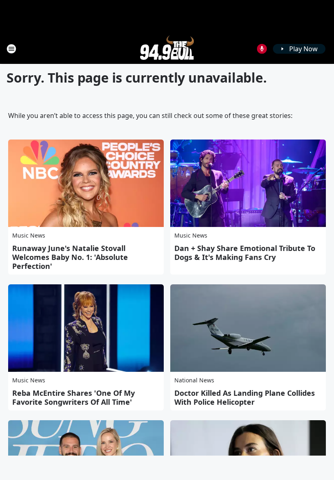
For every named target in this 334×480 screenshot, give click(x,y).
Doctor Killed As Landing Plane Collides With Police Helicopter (244, 397)
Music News (28, 235)
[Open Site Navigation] (11, 49)
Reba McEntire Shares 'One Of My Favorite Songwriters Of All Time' (73, 397)
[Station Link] (167, 48)
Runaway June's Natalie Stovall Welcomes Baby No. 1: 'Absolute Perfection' (70, 257)
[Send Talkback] (262, 49)
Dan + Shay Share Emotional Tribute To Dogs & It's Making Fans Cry (244, 253)
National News (194, 380)
